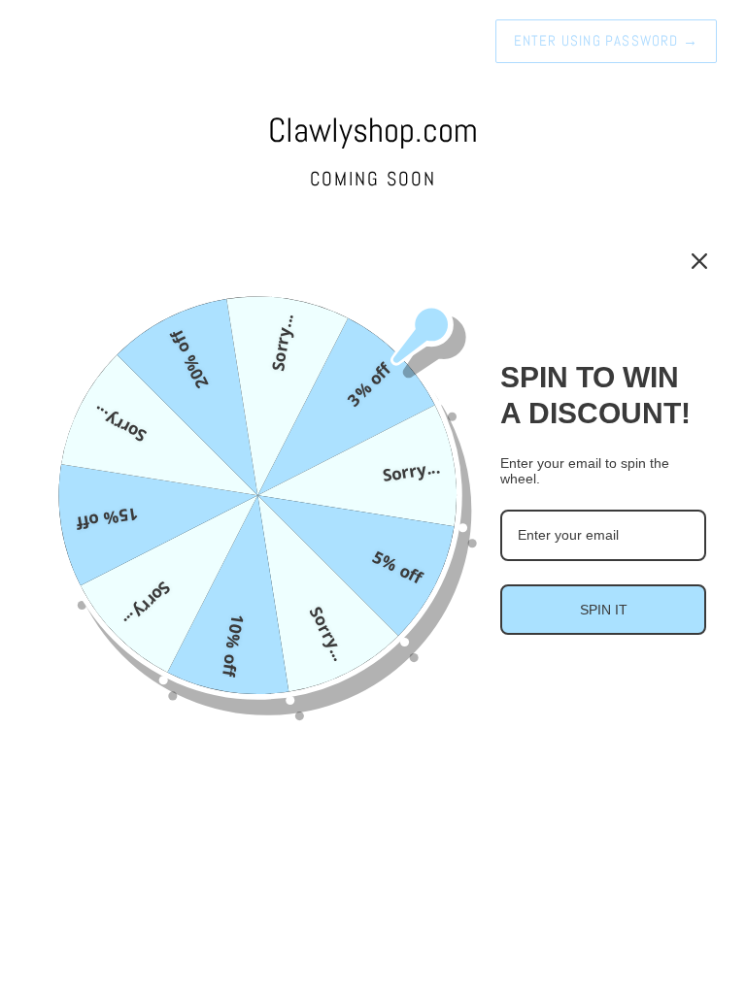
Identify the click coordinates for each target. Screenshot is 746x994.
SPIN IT (603, 609)
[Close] (699, 261)
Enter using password (606, 40)
